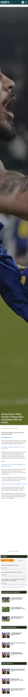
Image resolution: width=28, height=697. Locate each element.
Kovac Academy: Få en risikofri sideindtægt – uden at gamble (18, 608)
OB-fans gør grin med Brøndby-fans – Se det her (16, 484)
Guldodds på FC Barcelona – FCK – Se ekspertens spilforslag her (18, 618)
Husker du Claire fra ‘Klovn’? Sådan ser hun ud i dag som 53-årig (18, 670)
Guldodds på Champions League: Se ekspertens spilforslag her (17, 599)
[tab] (7, 560)
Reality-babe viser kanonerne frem (18, 643)
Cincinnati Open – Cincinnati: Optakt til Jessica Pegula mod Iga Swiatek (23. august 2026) (13, 580)
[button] (26, 2)
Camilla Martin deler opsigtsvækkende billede (17, 653)
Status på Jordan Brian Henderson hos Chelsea (11, 572)
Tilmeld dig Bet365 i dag (6, 437)
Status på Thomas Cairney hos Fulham (9, 565)
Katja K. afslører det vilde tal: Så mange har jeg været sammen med (18, 690)
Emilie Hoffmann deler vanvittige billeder (16, 633)
